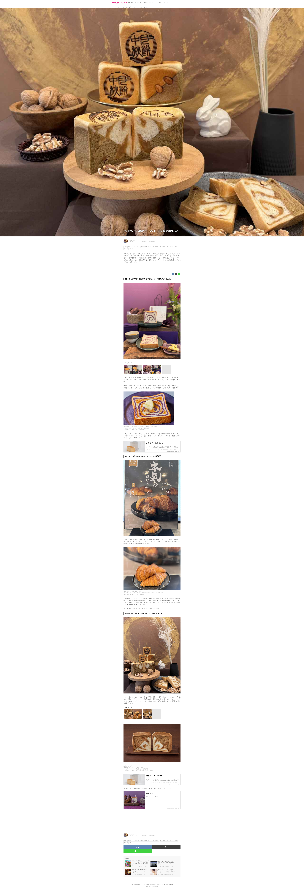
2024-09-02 (132, 240)
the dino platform (154, 886)
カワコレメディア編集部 (149, 241)
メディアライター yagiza (135, 241)
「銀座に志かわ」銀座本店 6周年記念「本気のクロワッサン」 (143, 608)
